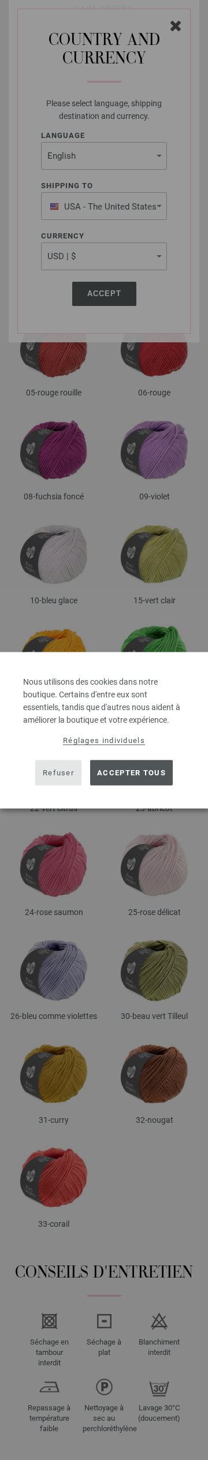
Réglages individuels (104, 739)
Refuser (58, 772)
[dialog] (104, 730)
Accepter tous (131, 772)
